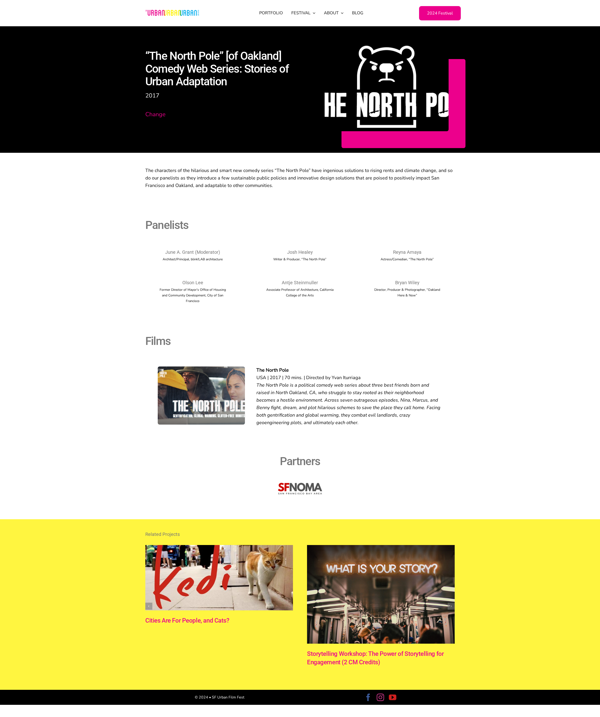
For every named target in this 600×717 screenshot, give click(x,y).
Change (155, 114)
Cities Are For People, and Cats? (187, 620)
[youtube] (392, 697)
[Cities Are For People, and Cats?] (219, 548)
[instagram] (380, 697)
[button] (148, 606)
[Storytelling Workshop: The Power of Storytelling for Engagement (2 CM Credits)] (381, 548)
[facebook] (368, 697)
